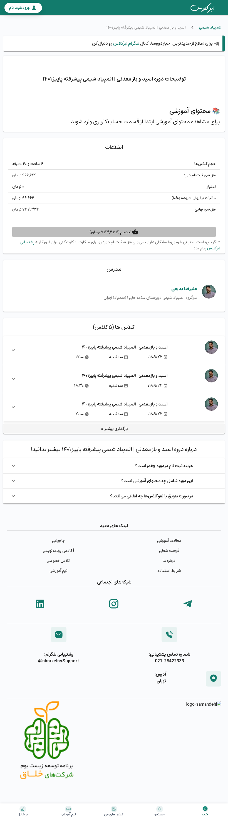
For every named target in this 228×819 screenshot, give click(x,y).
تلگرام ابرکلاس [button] (125, 43)
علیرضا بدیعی (184, 288)
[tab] (202, 7)
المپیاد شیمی (210, 27)
